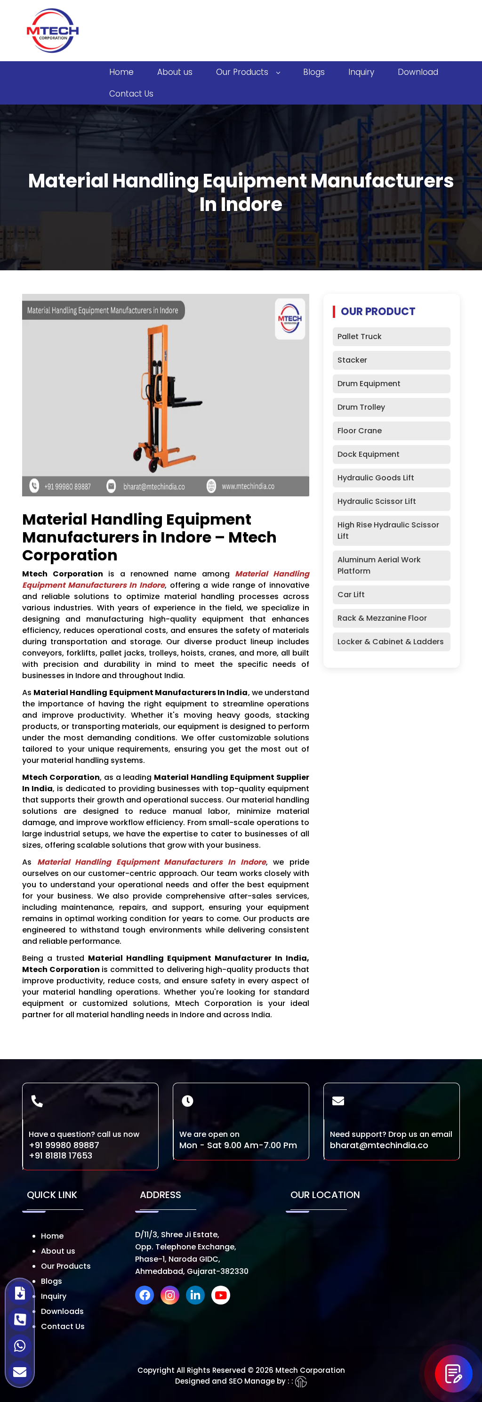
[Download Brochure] (20, 1293)
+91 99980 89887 (64, 1145)
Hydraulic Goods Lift (375, 477)
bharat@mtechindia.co (379, 1145)
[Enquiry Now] (454, 1374)
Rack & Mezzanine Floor (382, 618)
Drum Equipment (369, 383)
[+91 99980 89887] (20, 1319)
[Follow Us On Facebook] (147, 1296)
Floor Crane (359, 430)
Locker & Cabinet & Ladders (390, 641)
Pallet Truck (359, 336)
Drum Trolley (361, 407)
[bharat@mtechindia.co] (20, 1372)
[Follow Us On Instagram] (172, 1296)
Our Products (242, 72)
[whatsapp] (20, 1346)
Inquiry (361, 72)
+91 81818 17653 (60, 1155)
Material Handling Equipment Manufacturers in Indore (151, 862)
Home (121, 72)
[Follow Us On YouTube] (223, 1296)
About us (175, 72)
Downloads (62, 1311)
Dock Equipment (368, 454)
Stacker (352, 360)
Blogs (314, 72)
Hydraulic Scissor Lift (376, 501)
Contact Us (131, 93)
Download (418, 72)
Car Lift (351, 594)
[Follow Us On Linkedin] (197, 1296)
